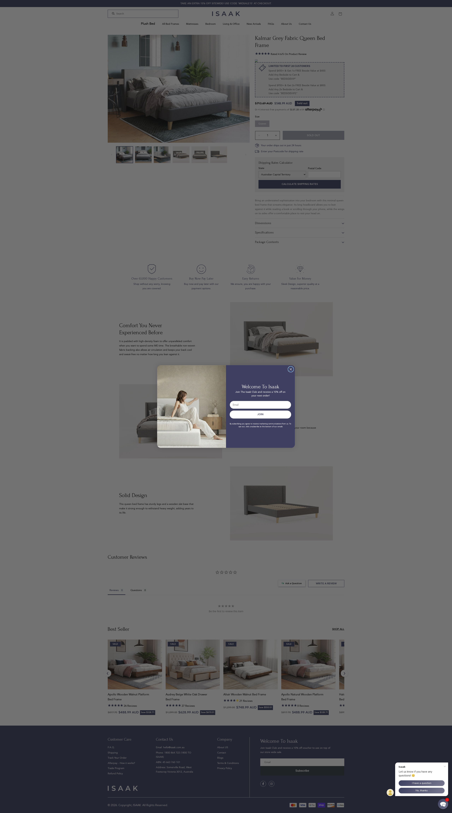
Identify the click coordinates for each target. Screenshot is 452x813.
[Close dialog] (290, 369)
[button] (443, 804)
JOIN (260, 414)
